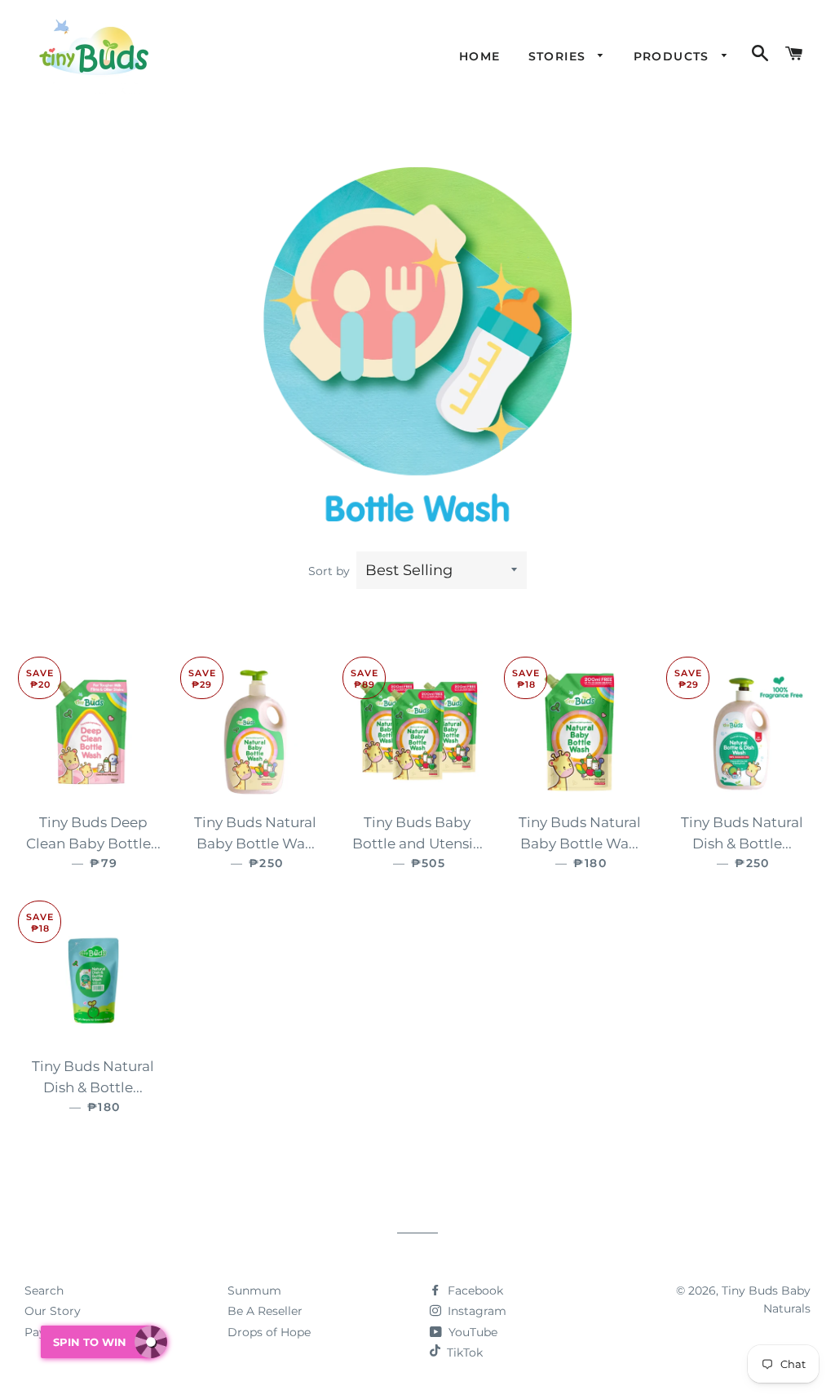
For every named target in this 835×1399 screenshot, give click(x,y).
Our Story (52, 1311)
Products (674, 56)
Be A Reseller (265, 1311)
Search (44, 1290)
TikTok (465, 1352)
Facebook (473, 1290)
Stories (559, 56)
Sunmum (254, 1290)
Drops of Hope (269, 1332)
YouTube (471, 1332)
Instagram (475, 1311)
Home (480, 56)
